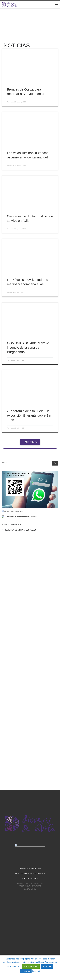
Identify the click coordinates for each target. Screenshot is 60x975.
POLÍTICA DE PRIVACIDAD (30, 886)
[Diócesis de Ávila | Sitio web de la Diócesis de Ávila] (9, 4)
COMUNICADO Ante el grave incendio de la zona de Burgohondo (28, 347)
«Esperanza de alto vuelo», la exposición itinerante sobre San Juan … (29, 415)
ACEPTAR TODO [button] (31, 966)
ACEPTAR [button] (47, 966)
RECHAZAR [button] (25, 971)
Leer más (36, 971)
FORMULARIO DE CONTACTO (30, 884)
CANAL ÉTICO (30, 889)
